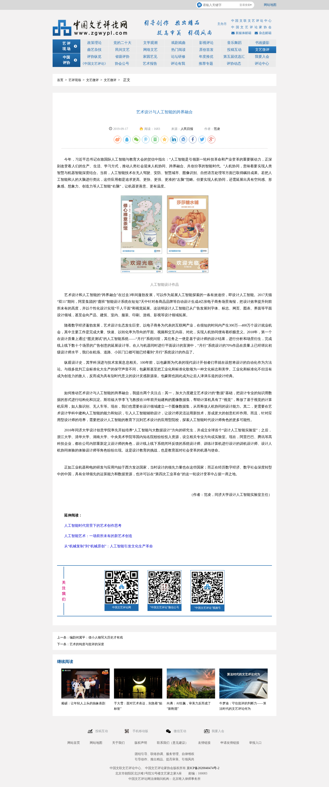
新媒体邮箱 (243, 33)
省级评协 (122, 56)
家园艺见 (150, 56)
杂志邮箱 (265, 33)
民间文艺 (122, 50)
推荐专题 (206, 63)
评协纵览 (94, 56)
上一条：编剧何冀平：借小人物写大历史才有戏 (90, 637)
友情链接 (204, 742)
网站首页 (73, 742)
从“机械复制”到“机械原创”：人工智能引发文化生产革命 (105, 546)
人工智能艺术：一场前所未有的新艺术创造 (94, 536)
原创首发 (206, 50)
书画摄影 (262, 43)
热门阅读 (178, 50)
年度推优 (206, 56)
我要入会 (262, 56)
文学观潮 (150, 43)
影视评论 (206, 43)
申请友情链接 (229, 742)
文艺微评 (262, 50)
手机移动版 (140, 731)
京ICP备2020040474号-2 (203, 768)
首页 (60, 80)
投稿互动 (234, 50)
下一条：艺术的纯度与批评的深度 (80, 644)
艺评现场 (74, 80)
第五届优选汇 (234, 56)
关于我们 (118, 742)
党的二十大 (122, 43)
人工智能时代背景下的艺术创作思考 (89, 525)
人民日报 (187, 129)
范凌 (217, 129)
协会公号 (122, 63)
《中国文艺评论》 (94, 63)
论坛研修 (178, 56)
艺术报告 (150, 63)
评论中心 (262, 63)
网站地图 (270, 4)
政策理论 (94, 43)
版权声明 (141, 742)
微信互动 (180, 731)
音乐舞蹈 (234, 43)
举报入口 (255, 742)
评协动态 (234, 63)
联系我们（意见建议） (172, 742)
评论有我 (178, 63)
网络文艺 (150, 50)
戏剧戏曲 (178, 43)
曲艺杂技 (94, 50)
